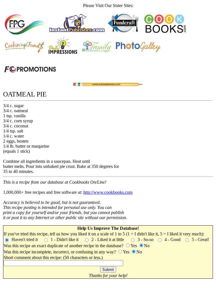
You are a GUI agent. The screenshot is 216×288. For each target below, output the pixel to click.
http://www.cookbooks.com (107, 192)
